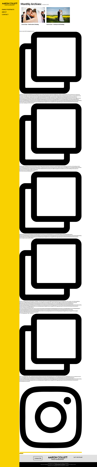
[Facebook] (74, 459)
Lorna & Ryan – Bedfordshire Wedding (30, 24)
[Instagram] (77, 459)
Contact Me (38, 458)
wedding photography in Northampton (60, 464)
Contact (5, 14)
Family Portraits (8, 9)
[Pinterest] (79, 459)
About (4, 12)
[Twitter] (81, 459)
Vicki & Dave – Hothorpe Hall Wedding (55, 24)
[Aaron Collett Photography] (9, 4)
